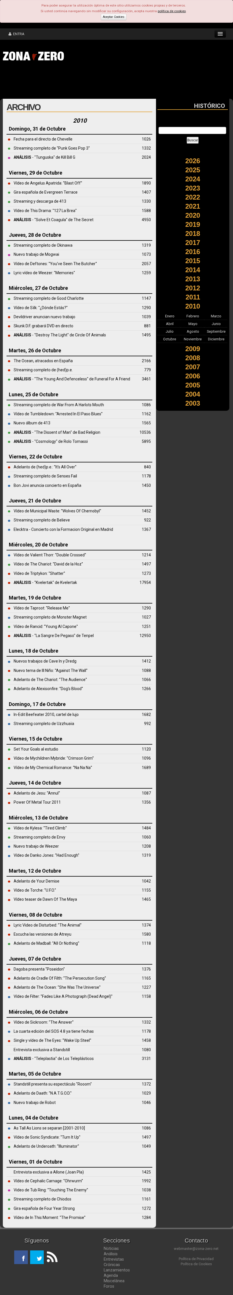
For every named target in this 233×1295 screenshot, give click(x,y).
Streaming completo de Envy (39, 837)
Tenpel (88, 635)
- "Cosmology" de (39, 441)
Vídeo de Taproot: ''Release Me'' (42, 608)
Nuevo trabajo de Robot (35, 1102)
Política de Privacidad (196, 1259)
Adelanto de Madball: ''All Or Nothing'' (46, 943)
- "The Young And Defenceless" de (54, 379)
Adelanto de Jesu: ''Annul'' (37, 793)
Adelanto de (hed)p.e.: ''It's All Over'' (45, 467)
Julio (170, 331)
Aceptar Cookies (113, 17)
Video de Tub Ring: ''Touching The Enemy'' (51, 1190)
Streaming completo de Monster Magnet (50, 617)
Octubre (169, 339)
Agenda (111, 1275)
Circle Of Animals (90, 335)
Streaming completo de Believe (42, 520)
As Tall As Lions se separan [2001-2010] (49, 1128)
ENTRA (17, 34)
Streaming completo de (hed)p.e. (43, 370)
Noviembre (193, 339)
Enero (169, 316)
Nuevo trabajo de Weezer (36, 846)
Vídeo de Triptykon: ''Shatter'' (39, 573)
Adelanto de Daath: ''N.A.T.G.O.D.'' (43, 1093)
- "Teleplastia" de (38, 1058)
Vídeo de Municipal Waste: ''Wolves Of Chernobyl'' (57, 511)
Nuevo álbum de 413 (32, 423)
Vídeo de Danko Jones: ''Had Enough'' (46, 855)
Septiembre (216, 331)
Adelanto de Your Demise (36, 881)
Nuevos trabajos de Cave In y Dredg (45, 661)
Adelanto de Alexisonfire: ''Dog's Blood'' (48, 688)
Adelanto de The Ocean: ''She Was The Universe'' (57, 987)
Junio (216, 324)
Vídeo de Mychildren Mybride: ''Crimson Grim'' (54, 758)
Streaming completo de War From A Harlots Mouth (59, 405)
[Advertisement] (88, 82)
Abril (170, 324)
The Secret (83, 219)
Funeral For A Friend (112, 379)
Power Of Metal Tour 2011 (37, 802)
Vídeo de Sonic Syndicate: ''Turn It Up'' (47, 1137)
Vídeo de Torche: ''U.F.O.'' (35, 890)
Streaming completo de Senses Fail (45, 476)
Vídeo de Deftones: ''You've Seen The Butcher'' (55, 263)
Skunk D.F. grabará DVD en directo (43, 326)
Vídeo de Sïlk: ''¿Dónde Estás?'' (41, 307)
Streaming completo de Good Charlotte (49, 298)
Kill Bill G (68, 157)
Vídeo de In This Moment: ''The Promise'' (50, 1217)
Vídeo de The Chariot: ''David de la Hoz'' (48, 564)
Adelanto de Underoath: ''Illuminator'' (46, 1146)
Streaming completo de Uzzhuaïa (44, 723)
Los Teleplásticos (78, 1058)
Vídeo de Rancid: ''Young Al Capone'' (46, 626)
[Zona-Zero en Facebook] (21, 1257)
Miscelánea (114, 1281)
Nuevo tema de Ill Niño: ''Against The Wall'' (51, 670)
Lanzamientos (117, 1270)
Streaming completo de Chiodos (42, 1199)
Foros (109, 1286)
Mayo (192, 324)
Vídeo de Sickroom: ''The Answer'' (44, 1022)
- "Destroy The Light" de (44, 335)
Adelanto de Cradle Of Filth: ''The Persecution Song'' (60, 978)
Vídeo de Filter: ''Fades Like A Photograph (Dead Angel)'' (63, 996)
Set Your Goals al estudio (36, 749)
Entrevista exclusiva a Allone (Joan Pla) (49, 1172)
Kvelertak (68, 582)
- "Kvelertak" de (37, 582)
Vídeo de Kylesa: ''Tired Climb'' (40, 828)
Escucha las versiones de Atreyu (42, 934)
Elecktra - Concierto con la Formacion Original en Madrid (63, 529)
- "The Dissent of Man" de (46, 432)
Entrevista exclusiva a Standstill (42, 1049)
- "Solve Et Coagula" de (44, 219)
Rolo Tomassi (76, 441)
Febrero (192, 316)
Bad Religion (89, 432)
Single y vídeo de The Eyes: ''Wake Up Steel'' (52, 1040)
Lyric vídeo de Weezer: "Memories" (44, 273)
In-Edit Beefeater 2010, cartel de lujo (46, 714)
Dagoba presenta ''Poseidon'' (39, 969)
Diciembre (216, 339)
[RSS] (50, 1257)
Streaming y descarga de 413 (40, 201)
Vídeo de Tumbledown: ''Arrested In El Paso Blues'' (58, 414)
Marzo (216, 316)
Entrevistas (114, 1259)
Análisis (111, 1254)
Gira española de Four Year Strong (44, 1208)
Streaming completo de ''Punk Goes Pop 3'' (52, 148)
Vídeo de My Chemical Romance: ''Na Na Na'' (53, 767)
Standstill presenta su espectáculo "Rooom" (53, 1084)
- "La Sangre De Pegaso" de (48, 635)
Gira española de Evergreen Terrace (46, 192)
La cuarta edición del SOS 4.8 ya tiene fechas (54, 1031)
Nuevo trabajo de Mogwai (36, 254)
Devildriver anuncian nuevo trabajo (44, 317)
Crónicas (112, 1264)
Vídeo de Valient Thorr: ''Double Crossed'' (50, 555)
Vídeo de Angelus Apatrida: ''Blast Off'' (48, 183)
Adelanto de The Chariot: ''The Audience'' (50, 679)
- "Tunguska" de (37, 157)
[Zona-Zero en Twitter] (37, 1257)
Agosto (193, 331)
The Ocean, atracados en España (43, 361)
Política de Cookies (196, 1264)
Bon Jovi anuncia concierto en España (47, 485)
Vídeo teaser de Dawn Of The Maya (45, 899)
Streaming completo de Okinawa (43, 245)
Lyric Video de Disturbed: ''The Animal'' (48, 925)
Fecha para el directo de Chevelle (43, 139)
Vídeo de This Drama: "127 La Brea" (45, 210)
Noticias (111, 1248)
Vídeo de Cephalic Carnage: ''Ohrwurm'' (48, 1181)
